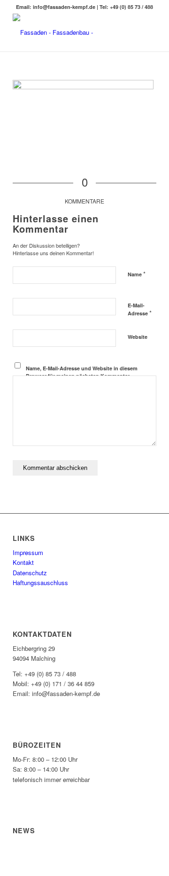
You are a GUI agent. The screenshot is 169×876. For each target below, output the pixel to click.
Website (137, 336)
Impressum (28, 552)
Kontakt (23, 562)
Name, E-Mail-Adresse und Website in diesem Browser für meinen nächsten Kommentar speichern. (82, 376)
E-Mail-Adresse (140, 310)
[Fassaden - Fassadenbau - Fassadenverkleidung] (70, 32)
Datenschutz (30, 572)
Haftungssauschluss (40, 582)
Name (137, 273)
